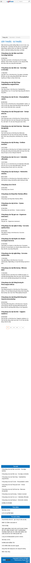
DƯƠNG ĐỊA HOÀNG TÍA (8, 542)
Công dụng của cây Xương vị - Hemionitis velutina (15, 500)
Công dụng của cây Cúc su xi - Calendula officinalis (15, 497)
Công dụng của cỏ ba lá (8, 184)
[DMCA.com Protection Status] (6, 560)
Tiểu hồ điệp (5, 525)
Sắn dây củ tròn (6, 510)
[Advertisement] (15, 19)
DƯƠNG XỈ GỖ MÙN (7, 503)
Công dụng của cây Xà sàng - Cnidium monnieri (14, 494)
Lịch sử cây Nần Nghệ (7, 513)
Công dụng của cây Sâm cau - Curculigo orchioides (15, 474)
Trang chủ (5, 37)
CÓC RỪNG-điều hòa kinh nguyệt (10, 545)
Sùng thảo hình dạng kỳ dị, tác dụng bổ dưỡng (14, 548)
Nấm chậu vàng (6, 551)
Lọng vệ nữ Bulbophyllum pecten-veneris (12, 536)
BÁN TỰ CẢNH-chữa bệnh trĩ (9, 522)
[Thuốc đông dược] (10, 1)
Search (29, 1)
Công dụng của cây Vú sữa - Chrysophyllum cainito (15, 481)
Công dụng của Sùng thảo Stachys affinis (14, 194)
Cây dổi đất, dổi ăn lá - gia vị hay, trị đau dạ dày (14, 519)
